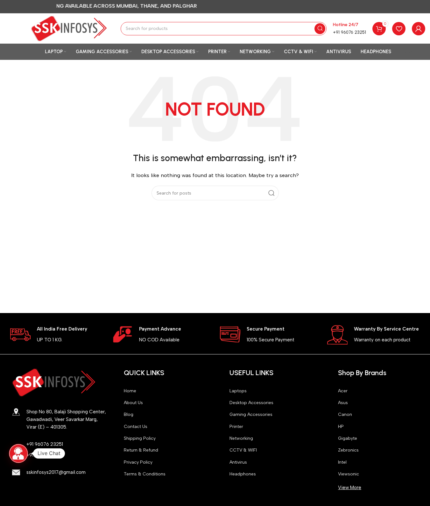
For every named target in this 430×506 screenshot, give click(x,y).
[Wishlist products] (399, 28)
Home (130, 391)
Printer (236, 426)
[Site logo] (69, 28)
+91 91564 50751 (44, 455)
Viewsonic (348, 474)
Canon (345, 414)
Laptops (238, 391)
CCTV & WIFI (243, 450)
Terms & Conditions (145, 474)
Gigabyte (347, 438)
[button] (18, 453)
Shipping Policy (140, 438)
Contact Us (135, 426)
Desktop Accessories (251, 402)
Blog (128, 414)
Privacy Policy (138, 462)
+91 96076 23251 (349, 32)
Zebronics (348, 450)
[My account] (418, 28)
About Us (133, 402)
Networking (241, 438)
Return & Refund (141, 450)
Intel (342, 462)
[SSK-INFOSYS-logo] (53, 382)
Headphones (242, 474)
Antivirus (238, 462)
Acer (343, 391)
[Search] (319, 28)
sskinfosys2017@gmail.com (56, 472)
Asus (343, 402)
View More (349, 487)
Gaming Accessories (250, 414)
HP (341, 426)
